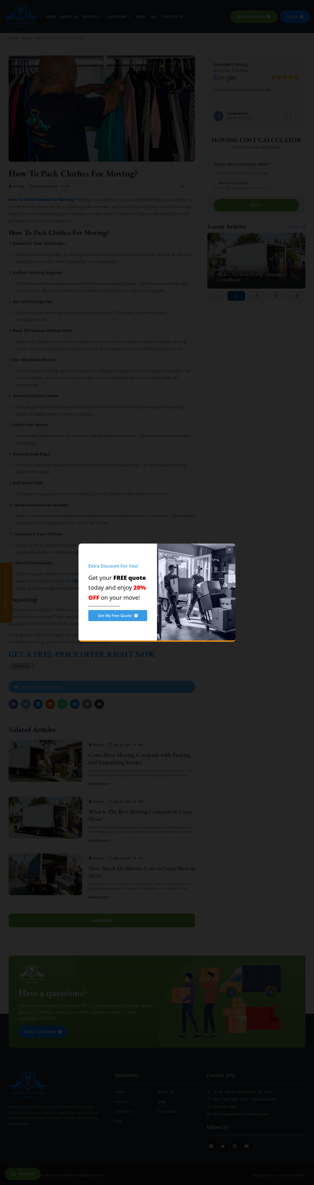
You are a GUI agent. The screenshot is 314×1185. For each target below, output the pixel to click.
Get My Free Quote (115, 615)
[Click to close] (229, 549)
